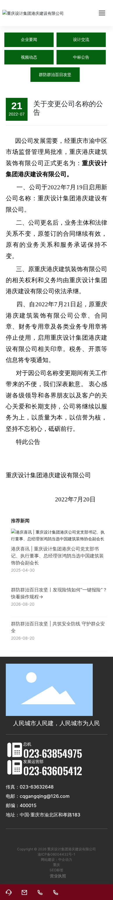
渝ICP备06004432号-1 (56, 854)
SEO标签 (56, 870)
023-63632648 (37, 787)
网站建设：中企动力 (56, 859)
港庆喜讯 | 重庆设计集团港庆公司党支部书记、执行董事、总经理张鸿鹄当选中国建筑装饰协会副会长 (57, 556)
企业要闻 (29, 39)
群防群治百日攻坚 (55, 74)
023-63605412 (52, 771)
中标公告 (81, 57)
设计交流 (81, 39)
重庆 (56, 865)
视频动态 (29, 57)
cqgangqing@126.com (45, 796)
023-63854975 (52, 753)
